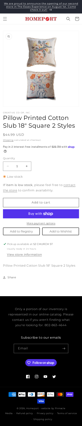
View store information (24, 254)
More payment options (41, 223)
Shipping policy (42, 419)
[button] (5, 18)
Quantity (9, 158)
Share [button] (12, 277)
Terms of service (67, 413)
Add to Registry (21, 231)
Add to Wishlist (61, 231)
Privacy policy (45, 413)
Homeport (32, 408)
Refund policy (24, 413)
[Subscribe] (63, 348)
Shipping (8, 140)
